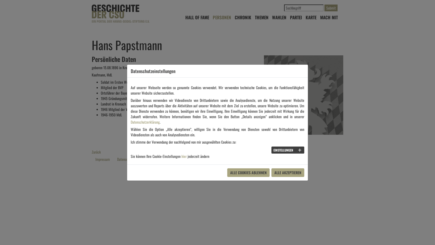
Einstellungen (283, 150)
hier (184, 156)
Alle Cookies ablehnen (248, 172)
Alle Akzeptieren (287, 172)
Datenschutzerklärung (145, 122)
